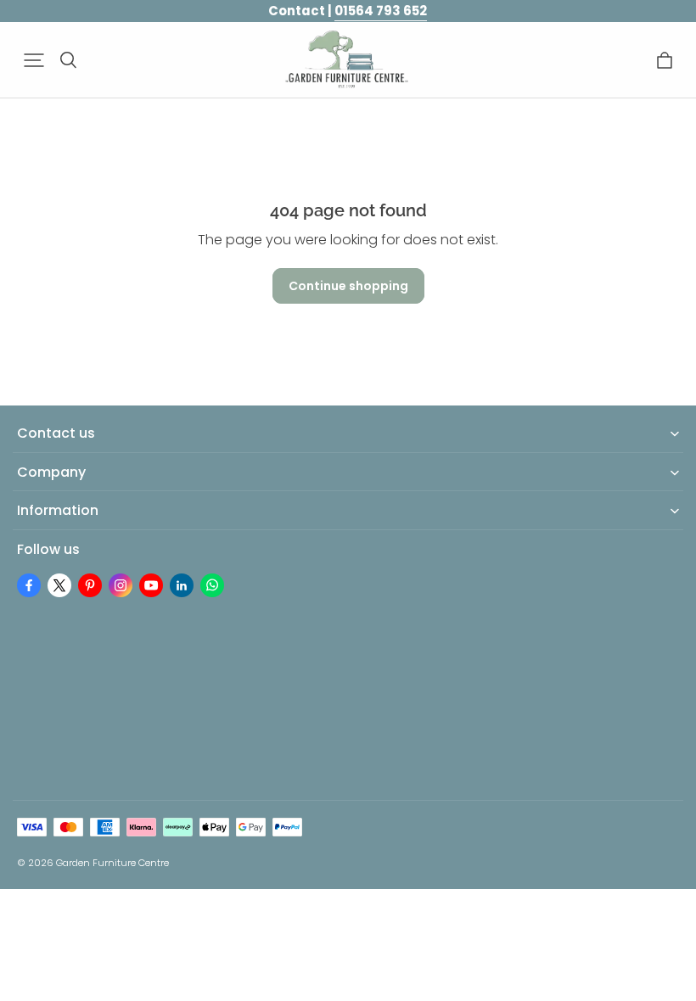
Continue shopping (348, 285)
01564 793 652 (380, 11)
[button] (34, 60)
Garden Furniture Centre (112, 863)
